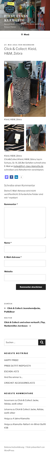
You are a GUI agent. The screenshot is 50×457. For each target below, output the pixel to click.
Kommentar (11, 204)
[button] (6, 177)
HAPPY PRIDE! (11, 360)
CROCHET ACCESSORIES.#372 (19, 383)
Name (8, 243)
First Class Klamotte (16, 18)
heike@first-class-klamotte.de (28, 166)
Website (8, 271)
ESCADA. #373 (11, 371)
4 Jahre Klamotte (21, 418)
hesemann (28, 45)
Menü (26, 34)
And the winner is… (13, 377)
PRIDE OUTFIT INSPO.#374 (17, 366)
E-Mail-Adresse (13, 257)
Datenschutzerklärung (14, 447)
